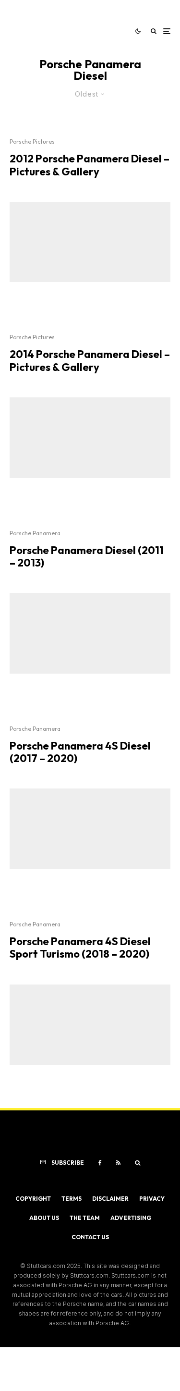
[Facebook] (100, 1163)
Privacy (152, 1198)
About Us (44, 1217)
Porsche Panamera (35, 533)
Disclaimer (110, 1198)
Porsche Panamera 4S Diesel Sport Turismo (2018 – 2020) (80, 947)
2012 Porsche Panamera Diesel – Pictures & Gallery (89, 165)
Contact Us (90, 1237)
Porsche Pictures (32, 141)
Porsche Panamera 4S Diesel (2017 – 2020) (80, 752)
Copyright (33, 1198)
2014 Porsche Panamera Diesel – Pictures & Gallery (90, 360)
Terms (71, 1198)
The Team (85, 1217)
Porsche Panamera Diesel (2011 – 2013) (87, 556)
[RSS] (118, 1163)
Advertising (130, 1217)
